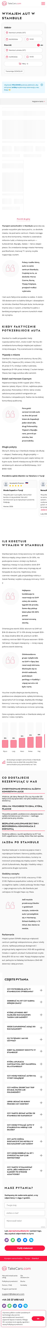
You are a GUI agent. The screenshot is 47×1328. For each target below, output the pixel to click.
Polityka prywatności (10, 1281)
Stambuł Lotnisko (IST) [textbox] (17, 33)
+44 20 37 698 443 (13, 1299)
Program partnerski (9, 1289)
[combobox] (25, 32)
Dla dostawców (24, 1276)
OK (38, 1319)
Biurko (22, 1281)
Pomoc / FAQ (7, 1285)
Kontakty (23, 1285)
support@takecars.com (13, 1294)
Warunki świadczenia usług (9, 1276)
